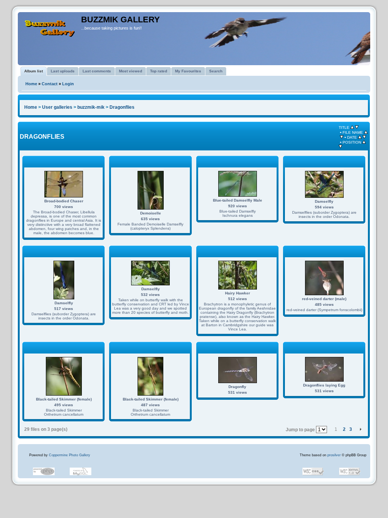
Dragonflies (122, 107)
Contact (50, 83)
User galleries (57, 107)
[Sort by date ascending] (359, 137)
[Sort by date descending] (364, 137)
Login (68, 83)
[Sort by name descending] (341, 137)
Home (31, 83)
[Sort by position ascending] (364, 142)
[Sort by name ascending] (366, 132)
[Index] (50, 26)
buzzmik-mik (91, 107)
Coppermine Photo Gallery (69, 455)
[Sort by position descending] (340, 146)
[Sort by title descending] (356, 127)
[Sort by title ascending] (352, 127)
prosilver (334, 455)
